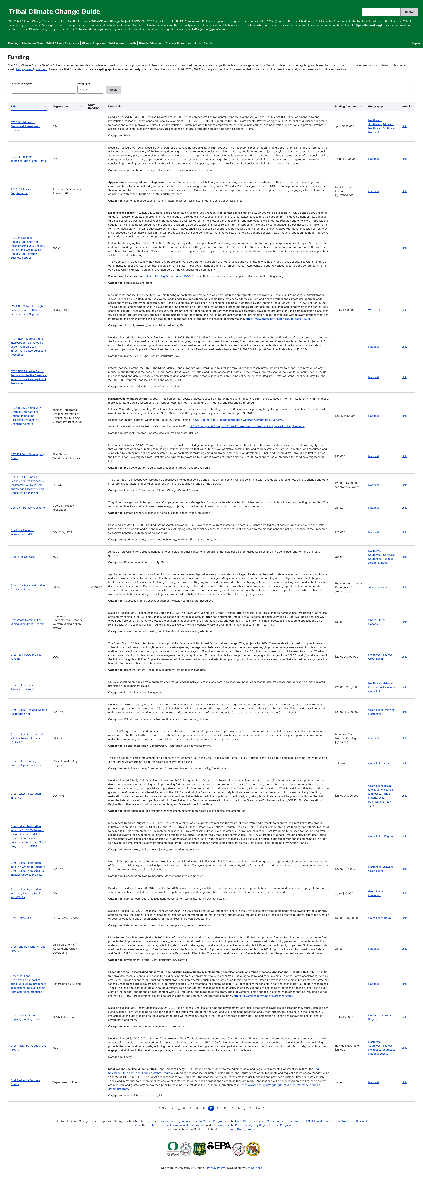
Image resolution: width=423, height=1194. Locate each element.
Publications (116, 43)
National (373, 132)
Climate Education (150, 43)
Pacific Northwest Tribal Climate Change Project (99, 21)
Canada (373, 624)
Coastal (383, 587)
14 (240, 1109)
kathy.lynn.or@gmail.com (31, 69)
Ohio (382, 797)
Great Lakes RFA (21, 918)
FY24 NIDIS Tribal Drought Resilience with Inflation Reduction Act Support (27, 310)
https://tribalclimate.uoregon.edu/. (89, 29)
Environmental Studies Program (204, 1121)
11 (219, 1109)
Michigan (374, 789)
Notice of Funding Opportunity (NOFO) (167, 276)
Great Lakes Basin (379, 785)
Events (208, 43)
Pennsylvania (376, 801)
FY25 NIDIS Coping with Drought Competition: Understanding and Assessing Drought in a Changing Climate (26, 415)
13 (233, 1109)
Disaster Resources (178, 43)
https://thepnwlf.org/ (368, 25)
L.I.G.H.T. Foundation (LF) (188, 21)
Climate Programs (93, 43)
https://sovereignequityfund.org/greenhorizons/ (263, 995)
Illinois (386, 793)
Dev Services (254, 1167)
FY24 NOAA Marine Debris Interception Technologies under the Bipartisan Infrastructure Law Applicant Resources (28, 346)
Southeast (388, 128)
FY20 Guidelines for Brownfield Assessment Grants (25, 126)
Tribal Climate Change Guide (54, 11)
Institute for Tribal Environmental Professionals (176, 1125)
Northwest (375, 120)
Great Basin (375, 658)
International (376, 687)
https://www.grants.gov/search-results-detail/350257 (279, 318)
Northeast (374, 128)
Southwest (375, 124)
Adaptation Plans (32, 43)
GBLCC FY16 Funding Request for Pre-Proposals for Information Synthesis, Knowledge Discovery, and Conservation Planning (27, 484)
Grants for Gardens (23, 556)
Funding (13, 43)
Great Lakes (375, 691)
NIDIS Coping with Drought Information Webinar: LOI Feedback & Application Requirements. (247, 426)
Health (131, 43)
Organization (61, 106)
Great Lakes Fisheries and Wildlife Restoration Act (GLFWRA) (27, 738)
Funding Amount (345, 106)
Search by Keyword (23, 83)
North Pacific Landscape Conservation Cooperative (267, 1121)
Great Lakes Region (380, 836)
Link (404, 126)
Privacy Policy (216, 1167)
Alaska (372, 562)
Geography (83, 83)
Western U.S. (376, 310)
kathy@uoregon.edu (242, 1129)
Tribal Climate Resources (62, 43)
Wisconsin (387, 789)
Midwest (388, 124)
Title (29, 107)
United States (376, 620)
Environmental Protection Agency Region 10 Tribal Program (253, 1125)
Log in (416, 43)
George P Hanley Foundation (28, 507)
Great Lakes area (379, 763)
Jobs (197, 43)
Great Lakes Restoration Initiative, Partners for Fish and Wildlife (27, 893)
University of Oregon (171, 1121)
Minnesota (374, 793)
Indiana (372, 797)
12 (226, 1109)
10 (212, 1109)
